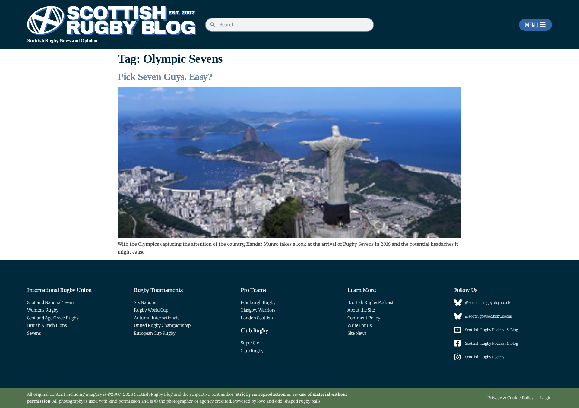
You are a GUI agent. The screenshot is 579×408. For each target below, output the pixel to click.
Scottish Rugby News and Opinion (62, 40)
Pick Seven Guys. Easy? (165, 76)
